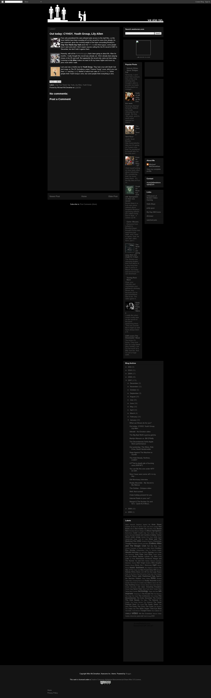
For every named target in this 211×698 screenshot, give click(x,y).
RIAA (153, 578)
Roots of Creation (138, 582)
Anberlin (127, 526)
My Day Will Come (154, 212)
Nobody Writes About (132, 572)
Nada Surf (137, 570)
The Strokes (157, 606)
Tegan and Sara (153, 591)
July (132, 400)
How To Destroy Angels (154, 550)
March (132, 413)
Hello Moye (151, 204)
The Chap (128, 596)
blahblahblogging (82, 54)
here (66, 71)
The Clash (135, 596)
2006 (130, 509)
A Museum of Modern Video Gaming (152, 198)
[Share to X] (55, 81)
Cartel (135, 533)
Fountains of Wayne (137, 548)
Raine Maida (146, 578)
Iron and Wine (143, 552)
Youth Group (87, 85)
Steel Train (146, 589)
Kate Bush (128, 556)
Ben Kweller (139, 529)
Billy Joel (147, 528)
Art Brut (133, 526)
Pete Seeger (157, 574)
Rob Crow (141, 580)
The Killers (144, 600)
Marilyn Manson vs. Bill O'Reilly (142, 438)
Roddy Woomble (150, 581)
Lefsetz (147, 556)
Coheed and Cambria (142, 535)
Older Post (112, 196)
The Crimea (154, 596)
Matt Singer (141, 563)
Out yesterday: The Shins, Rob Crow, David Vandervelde (141, 448)
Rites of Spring (133, 580)
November (134, 387)
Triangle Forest (145, 611)
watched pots (152, 220)
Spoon (135, 589)
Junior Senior (157, 554)
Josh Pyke (139, 554)
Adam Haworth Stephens (133, 524)
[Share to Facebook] (57, 81)
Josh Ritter (148, 554)
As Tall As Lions (141, 526)
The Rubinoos (148, 602)
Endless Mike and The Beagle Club (143, 544)
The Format (157, 598)
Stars (140, 589)
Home (84, 196)
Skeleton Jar (104, 71)
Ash (148, 526)
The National (153, 600)
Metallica (148, 563)
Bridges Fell (143, 531)
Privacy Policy (52, 693)
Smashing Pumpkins (153, 587)
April (132, 410)
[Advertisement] (83, 173)
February (134, 417)
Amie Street (156, 524)
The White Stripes (142, 608)
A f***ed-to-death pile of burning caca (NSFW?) (142, 464)
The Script (140, 604)
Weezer (155, 613)
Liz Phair (132, 558)
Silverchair (133, 587)
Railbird (138, 578)
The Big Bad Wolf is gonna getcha (143, 435)
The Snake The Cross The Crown (141, 606)
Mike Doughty (156, 563)
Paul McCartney (142, 574)
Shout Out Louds (151, 585)
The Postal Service (137, 602)
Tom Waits (128, 610)
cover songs (135, 537)
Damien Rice (145, 537)
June (132, 403)
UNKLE (128, 613)
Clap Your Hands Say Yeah (64, 85)
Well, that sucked (136, 491)
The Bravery (157, 594)
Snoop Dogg (129, 589)
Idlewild (128, 552)
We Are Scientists (145, 613)
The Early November (144, 598)
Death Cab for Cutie (141, 539)
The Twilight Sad (130, 608)
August (133, 397)
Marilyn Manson (150, 561)
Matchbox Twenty (130, 563)
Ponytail (128, 576)
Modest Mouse (129, 565)
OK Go (146, 572)
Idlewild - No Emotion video (140, 432)
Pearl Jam (150, 574)
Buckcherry (128, 533)
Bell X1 (132, 528)
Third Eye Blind (155, 608)
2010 (130, 370)
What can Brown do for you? (141, 423)
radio (140, 576)
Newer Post (55, 196)
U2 (160, 610)
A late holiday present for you (141, 495)
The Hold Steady (132, 600)
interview (135, 552)
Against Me (146, 524)
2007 (130, 380)
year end (140, 616)
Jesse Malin (157, 552)
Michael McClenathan (154, 165)
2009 (130, 374)
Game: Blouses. (133, 222)
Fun (145, 548)
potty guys (151, 208)
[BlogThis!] (53, 81)
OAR (142, 572)
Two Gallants (155, 610)
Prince (134, 576)
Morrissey (148, 565)
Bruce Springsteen (154, 531)
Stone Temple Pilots (155, 589)
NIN (154, 570)
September (134, 393)
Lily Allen (78, 85)
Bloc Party (153, 528)
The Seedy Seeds (151, 604)
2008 (130, 377)
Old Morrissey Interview (139, 479)
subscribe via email (144, 57)
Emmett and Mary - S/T (137, 161)
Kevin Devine (138, 556)
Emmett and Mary (143, 543)
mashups (158, 561)
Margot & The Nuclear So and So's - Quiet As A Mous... (141, 503)
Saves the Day (156, 582)
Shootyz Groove (140, 585)
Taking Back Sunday (131, 591)
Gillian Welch (150, 548)
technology (143, 591)
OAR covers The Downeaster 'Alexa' (132, 337)
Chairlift (140, 533)
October (133, 390)
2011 (130, 367)
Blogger (128, 674)
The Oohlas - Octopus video (140, 488)
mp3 (154, 565)
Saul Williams (148, 582)
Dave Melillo (153, 537)
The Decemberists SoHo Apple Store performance (141, 443)
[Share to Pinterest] (60, 81)
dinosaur (150, 216)
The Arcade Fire (147, 594)
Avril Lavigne (154, 526)
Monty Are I (139, 565)
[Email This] (50, 81)
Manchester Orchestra (144, 558)
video (135, 613)
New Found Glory (147, 570)
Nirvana (159, 570)
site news (141, 587)
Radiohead (146, 576)
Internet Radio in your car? (140, 498)
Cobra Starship (129, 535)
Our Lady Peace (155, 572)
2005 (130, 512)
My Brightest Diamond (152, 567)
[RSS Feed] (143, 48)
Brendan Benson (134, 531)
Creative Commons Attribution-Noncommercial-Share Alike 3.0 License (116, 679)
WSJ (90, 45)
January (133, 420)
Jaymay (151, 552)
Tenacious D (138, 594)
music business (137, 567)
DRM (139, 541)
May (132, 407)
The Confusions (144, 596)
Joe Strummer (129, 554)
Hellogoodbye (140, 550)
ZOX (153, 616)
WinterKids (133, 616)
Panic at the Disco (131, 574)
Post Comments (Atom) (88, 204)
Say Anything (130, 585)
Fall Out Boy (152, 546)
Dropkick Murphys (147, 541)
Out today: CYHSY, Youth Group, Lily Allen (76, 33)
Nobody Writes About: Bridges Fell (131, 70)
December (134, 383)
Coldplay (153, 535)
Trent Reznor (136, 610)
